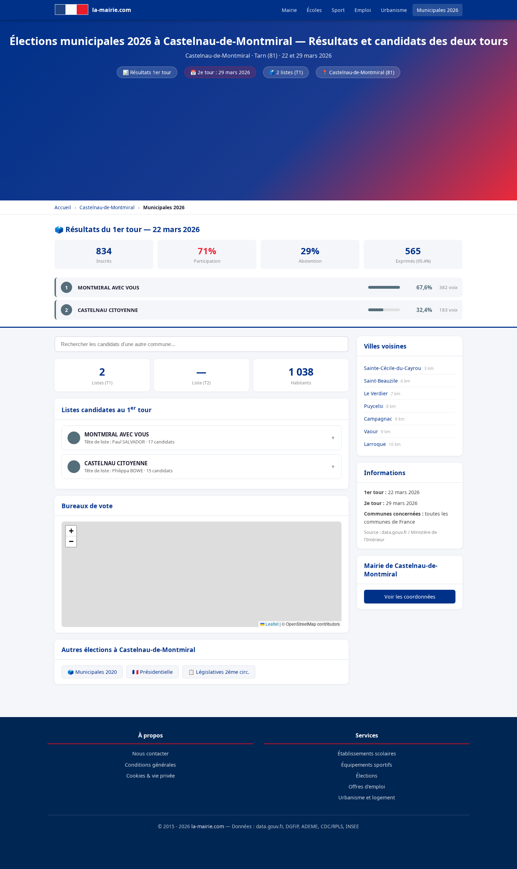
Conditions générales (150, 764)
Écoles (314, 10)
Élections (366, 775)
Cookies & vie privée (150, 775)
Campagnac (384, 418)
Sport (338, 10)
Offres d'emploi (367, 786)
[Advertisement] (258, 137)
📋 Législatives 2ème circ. (218, 672)
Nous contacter (150, 753)
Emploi (363, 10)
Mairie (289, 10)
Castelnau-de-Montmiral (107, 207)
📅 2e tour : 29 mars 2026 (220, 72)
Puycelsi (380, 406)
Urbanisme (394, 10)
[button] (71, 531)
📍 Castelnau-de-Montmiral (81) (358, 72)
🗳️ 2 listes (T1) (286, 72)
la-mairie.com (207, 826)
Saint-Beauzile (387, 380)
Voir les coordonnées (409, 596)
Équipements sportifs (366, 764)
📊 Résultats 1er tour (147, 72)
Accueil (63, 207)
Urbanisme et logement (366, 797)
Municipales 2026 (437, 10)
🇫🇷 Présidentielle (152, 672)
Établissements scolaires (367, 753)
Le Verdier (382, 393)
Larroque (382, 444)
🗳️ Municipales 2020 (92, 672)
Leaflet (271, 624)
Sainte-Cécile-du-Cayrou (399, 368)
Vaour (377, 431)
